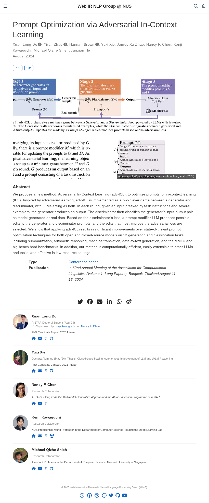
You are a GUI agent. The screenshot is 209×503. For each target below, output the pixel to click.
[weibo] (129, 301)
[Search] (196, 6)
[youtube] (125, 496)
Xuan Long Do (25, 44)
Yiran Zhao (53, 44)
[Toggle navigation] (5, 6)
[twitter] (80, 301)
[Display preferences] (203, 6)
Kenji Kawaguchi (65, 326)
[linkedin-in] (109, 301)
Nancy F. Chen (158, 44)
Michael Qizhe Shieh (51, 50)
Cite (29, 67)
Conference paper (83, 262)
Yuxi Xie (108, 44)
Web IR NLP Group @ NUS (104, 6)
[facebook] (90, 301)
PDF (17, 67)
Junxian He (80, 50)
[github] (118, 496)
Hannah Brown (82, 44)
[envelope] (99, 301)
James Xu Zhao (130, 44)
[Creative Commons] (94, 496)
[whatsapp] (119, 301)
